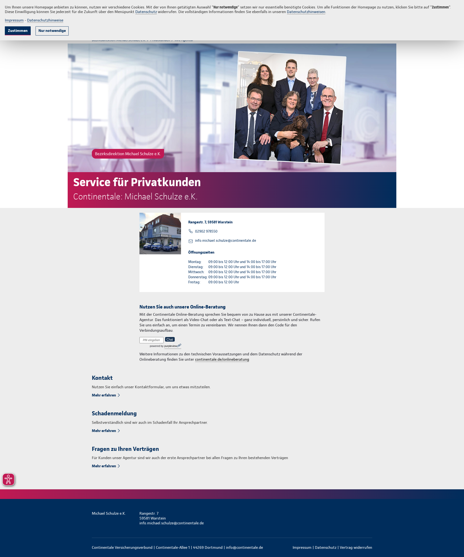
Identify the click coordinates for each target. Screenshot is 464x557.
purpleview (170, 345)
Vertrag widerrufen (356, 547)
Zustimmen (18, 30)
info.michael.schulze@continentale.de (225, 240)
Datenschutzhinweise (45, 20)
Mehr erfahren (104, 395)
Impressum (14, 20)
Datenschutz (146, 11)
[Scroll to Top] (440, 264)
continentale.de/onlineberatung (222, 359)
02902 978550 (206, 231)
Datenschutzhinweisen (306, 11)
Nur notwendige (52, 30)
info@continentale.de (244, 547)
